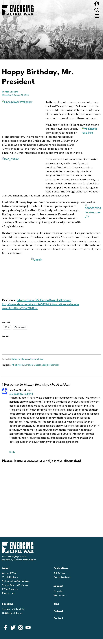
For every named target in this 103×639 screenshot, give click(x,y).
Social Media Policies (15, 585)
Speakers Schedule (13, 609)
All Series (59, 573)
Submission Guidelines (16, 581)
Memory (25, 359)
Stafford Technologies (24, 559)
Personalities (36, 359)
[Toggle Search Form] (96, 9)
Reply (12, 452)
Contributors (10, 577)
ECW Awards (10, 589)
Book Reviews (62, 577)
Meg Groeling (11, 91)
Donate (58, 591)
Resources (8, 593)
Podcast (58, 611)
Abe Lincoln (17, 364)
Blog (56, 604)
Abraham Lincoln (32, 364)
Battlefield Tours (12, 613)
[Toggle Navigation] (97, 16)
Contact (58, 618)
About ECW (9, 573)
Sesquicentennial (50, 364)
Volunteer (60, 595)
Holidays (15, 359)
